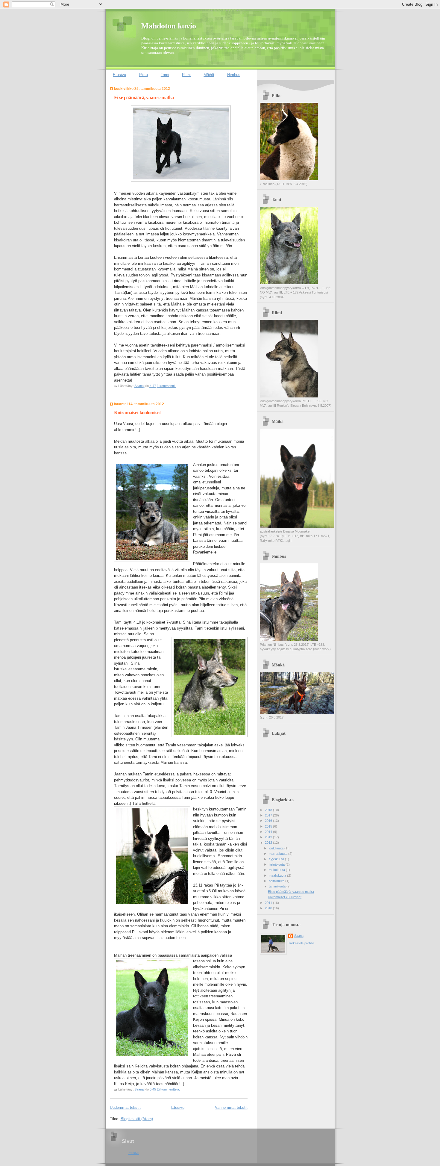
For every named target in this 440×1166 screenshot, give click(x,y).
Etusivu (119, 74)
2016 (269, 820)
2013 (269, 837)
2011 (269, 903)
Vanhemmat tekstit (231, 1107)
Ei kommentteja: (169, 1089)
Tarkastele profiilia (301, 943)
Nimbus (233, 74)
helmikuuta (277, 881)
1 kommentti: (166, 386)
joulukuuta (276, 848)
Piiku (143, 74)
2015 (269, 826)
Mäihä (209, 74)
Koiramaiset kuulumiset (137, 412)
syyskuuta (277, 859)
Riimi (186, 74)
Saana (299, 935)
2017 (269, 815)
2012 (269, 842)
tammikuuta (277, 886)
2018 (269, 810)
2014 (269, 832)
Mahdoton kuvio (168, 26)
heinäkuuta (277, 864)
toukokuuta (277, 870)
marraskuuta (278, 853)
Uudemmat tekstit (125, 1107)
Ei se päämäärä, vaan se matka (144, 97)
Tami (165, 74)
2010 (269, 908)
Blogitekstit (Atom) (137, 1119)
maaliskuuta (278, 875)
